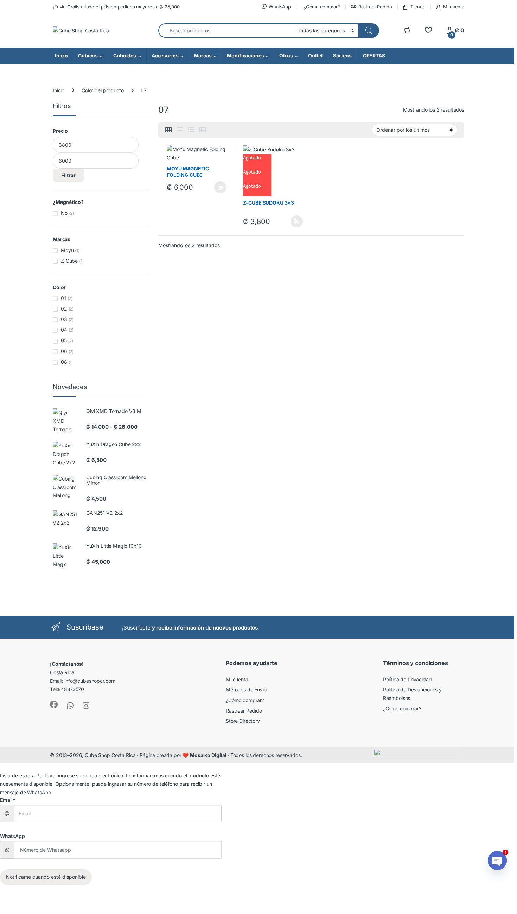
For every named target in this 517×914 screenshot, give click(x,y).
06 (64, 351)
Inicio (61, 55)
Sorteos (342, 55)
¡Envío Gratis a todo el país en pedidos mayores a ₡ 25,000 (116, 7)
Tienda (417, 7)
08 (64, 362)
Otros (286, 55)
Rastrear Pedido (375, 7)
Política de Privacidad (407, 679)
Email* (7, 800)
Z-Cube (69, 261)
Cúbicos (88, 55)
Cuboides (124, 55)
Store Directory (243, 721)
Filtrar (68, 175)
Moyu (67, 250)
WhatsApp (280, 7)
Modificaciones (245, 55)
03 (64, 319)
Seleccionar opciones (213, 187)
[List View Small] (202, 130)
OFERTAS (373, 55)
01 (63, 298)
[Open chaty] (497, 860)
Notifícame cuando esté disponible (46, 877)
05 (64, 340)
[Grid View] (168, 130)
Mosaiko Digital (209, 755)
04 (64, 330)
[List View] (191, 130)
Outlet (315, 55)
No (64, 213)
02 (64, 309)
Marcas (202, 55)
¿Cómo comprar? (322, 7)
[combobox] (226, 30)
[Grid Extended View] (180, 130)
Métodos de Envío (246, 690)
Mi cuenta (453, 7)
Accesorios (165, 55)
